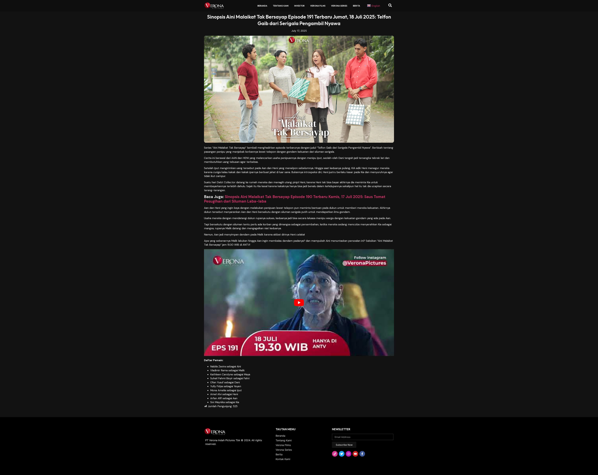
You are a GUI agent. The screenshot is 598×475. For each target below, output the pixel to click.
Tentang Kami (281, 6)
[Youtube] (355, 454)
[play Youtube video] (299, 302)
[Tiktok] (335, 454)
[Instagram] (348, 454)
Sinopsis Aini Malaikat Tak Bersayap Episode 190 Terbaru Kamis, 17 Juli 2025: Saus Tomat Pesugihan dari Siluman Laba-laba (294, 199)
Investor (299, 6)
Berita (356, 6)
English (376, 5)
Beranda (262, 6)
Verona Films (317, 6)
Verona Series (339, 6)
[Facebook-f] (362, 454)
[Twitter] (341, 454)
